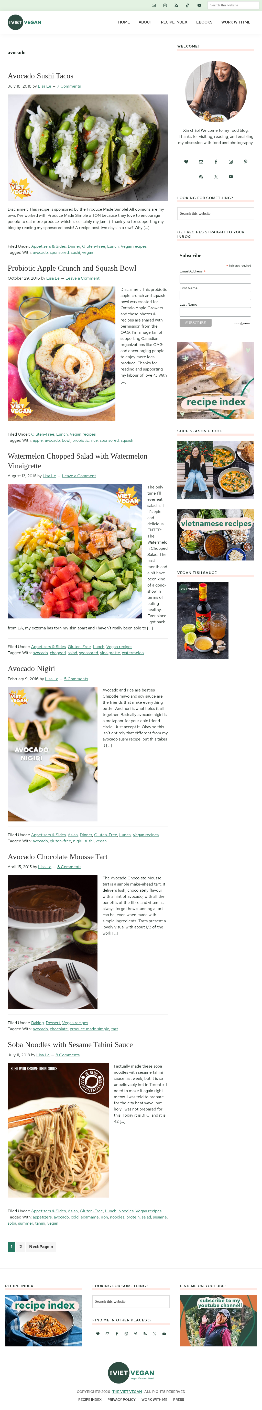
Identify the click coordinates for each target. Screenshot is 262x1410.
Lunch (113, 246)
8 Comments (69, 866)
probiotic (80, 440)
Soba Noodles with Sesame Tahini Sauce (70, 1044)
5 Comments (76, 679)
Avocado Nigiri (31, 668)
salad (72, 652)
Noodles (126, 1211)
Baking (37, 1022)
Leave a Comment (83, 278)
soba (12, 1223)
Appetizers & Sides (48, 246)
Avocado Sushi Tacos (40, 75)
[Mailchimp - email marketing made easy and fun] (242, 324)
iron (104, 1217)
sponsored (59, 252)
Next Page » (41, 1248)
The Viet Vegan (127, 1391)
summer (25, 1223)
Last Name (188, 304)
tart (114, 1029)
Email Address (193, 271)
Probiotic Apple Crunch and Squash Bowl (72, 268)
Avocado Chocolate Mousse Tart (57, 856)
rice (94, 440)
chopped (58, 652)
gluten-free (60, 841)
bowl (66, 440)
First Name (189, 288)
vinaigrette (110, 652)
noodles (117, 1217)
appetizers (42, 1217)
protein (133, 1217)
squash (127, 440)
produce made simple (89, 1029)
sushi (75, 252)
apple (38, 440)
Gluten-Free (93, 246)
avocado (40, 252)
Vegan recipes (134, 246)
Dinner (74, 246)
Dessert (53, 1022)
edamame (90, 1217)
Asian (73, 835)
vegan (87, 252)
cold (75, 1217)
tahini (40, 1223)
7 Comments (69, 86)
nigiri (77, 841)
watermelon (133, 652)
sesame (160, 1217)
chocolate (59, 1029)
